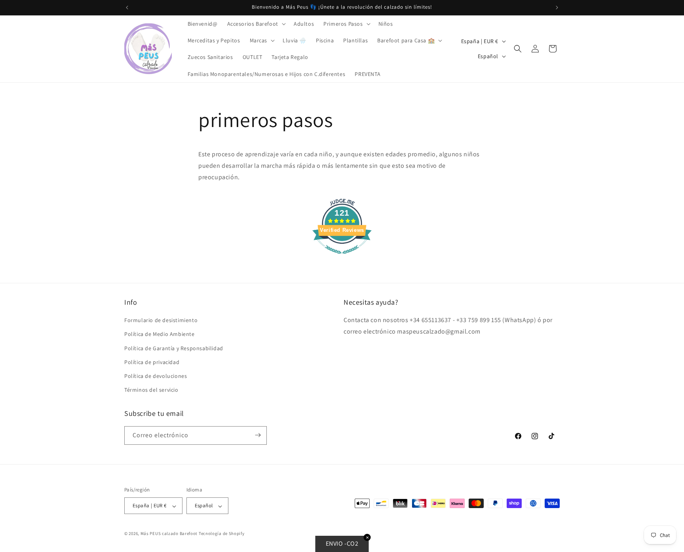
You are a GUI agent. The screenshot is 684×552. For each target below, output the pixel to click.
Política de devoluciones (155, 375)
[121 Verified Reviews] (342, 258)
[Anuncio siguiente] (557, 7)
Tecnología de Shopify (222, 534)
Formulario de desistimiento (161, 320)
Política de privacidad (151, 361)
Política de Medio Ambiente (159, 334)
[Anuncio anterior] (127, 7)
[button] (255, 23)
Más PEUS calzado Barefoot (170, 534)
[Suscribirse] (257, 435)
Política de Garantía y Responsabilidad (173, 347)
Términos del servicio (151, 389)
